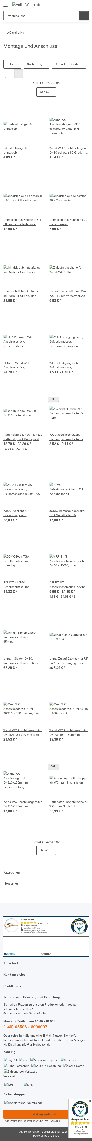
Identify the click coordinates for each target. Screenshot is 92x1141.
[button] (71, 4)
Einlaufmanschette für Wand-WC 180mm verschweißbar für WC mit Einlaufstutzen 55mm (69, 294)
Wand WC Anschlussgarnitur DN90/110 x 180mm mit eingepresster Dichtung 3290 (69, 732)
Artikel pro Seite (67, 64)
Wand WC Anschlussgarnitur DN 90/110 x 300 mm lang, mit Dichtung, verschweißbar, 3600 (23, 732)
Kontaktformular (35, 1040)
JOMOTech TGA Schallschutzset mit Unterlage (16, 585)
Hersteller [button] (10, 883)
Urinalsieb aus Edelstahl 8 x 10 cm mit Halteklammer (22, 222)
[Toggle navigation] (5, 3)
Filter (13, 64)
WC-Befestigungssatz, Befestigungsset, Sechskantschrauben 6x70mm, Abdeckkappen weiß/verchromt (66, 365)
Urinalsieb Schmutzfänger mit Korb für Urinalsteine (20, 293)
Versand (55, 1121)
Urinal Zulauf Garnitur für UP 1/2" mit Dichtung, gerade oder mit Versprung (68, 661)
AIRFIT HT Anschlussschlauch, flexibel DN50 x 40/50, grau (67, 585)
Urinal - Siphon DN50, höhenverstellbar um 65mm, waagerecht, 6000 (22, 661)
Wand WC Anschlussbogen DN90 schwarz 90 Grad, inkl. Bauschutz (68, 150)
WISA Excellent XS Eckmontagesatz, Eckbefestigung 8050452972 (22, 513)
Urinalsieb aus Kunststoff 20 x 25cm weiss (68, 222)
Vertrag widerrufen (46, 1114)
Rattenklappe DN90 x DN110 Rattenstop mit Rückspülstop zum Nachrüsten (22, 437)
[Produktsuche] (84, 15)
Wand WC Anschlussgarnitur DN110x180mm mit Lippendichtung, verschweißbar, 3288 (22, 804)
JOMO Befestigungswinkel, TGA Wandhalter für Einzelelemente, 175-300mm (68, 513)
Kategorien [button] (11, 872)
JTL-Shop (53, 1135)
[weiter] (85, 92)
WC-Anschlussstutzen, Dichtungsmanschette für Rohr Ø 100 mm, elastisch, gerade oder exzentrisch (67, 437)
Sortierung (34, 64)
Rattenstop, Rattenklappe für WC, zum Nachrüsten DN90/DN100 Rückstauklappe (68, 804)
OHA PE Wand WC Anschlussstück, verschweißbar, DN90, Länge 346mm (18, 365)
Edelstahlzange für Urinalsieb (16, 150)
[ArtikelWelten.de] (26, 5)
